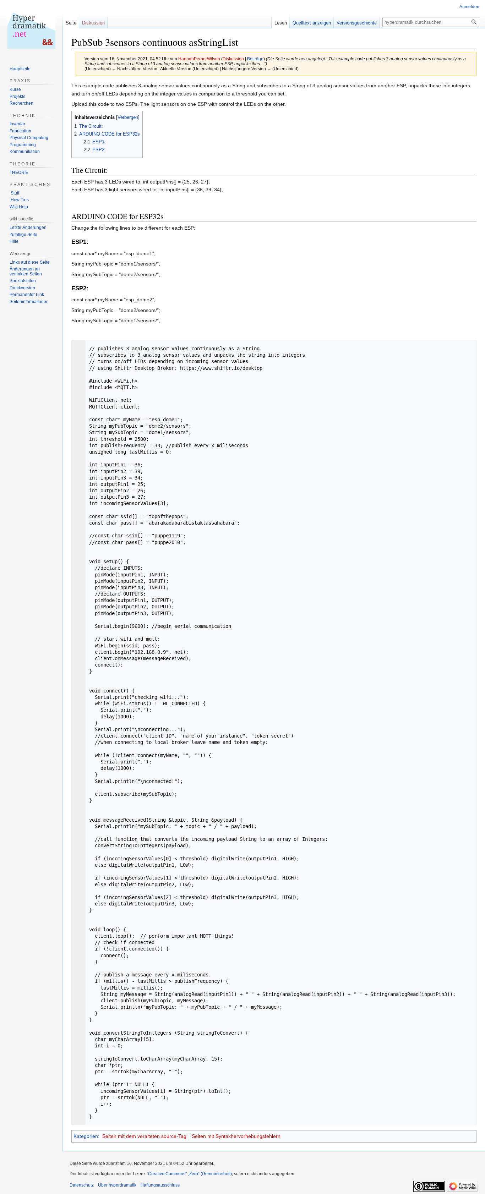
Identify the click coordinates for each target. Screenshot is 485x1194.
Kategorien (85, 1136)
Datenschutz (82, 1185)
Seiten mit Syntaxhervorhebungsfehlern (236, 1136)
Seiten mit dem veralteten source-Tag (144, 1136)
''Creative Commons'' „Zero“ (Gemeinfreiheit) (189, 1173)
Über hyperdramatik (117, 1185)
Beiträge (255, 58)
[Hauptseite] (31, 28)
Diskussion (233, 58)
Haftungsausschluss (160, 1185)
